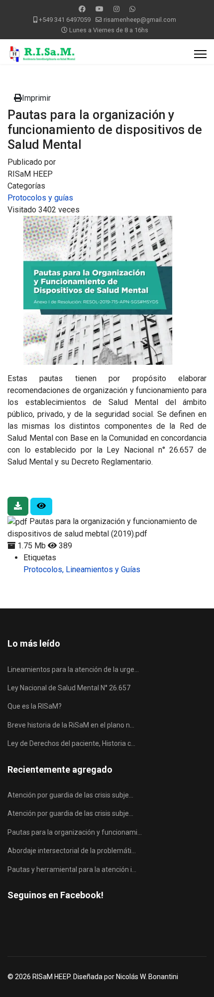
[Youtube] (100, 9)
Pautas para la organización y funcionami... (74, 832)
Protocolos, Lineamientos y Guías (81, 569)
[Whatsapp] (132, 9)
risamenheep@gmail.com (140, 19)
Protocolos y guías (40, 197)
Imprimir (36, 98)
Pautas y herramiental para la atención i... (71, 869)
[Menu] (200, 54)
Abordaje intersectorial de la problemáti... (71, 851)
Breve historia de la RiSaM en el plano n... (70, 725)
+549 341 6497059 (65, 19)
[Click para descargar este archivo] (17, 506)
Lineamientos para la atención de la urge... (73, 669)
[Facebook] (82, 9)
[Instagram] (116, 9)
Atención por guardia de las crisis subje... (70, 795)
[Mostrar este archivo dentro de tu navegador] (41, 506)
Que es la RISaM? (34, 706)
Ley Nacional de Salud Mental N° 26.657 (68, 688)
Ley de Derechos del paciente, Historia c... (71, 743)
